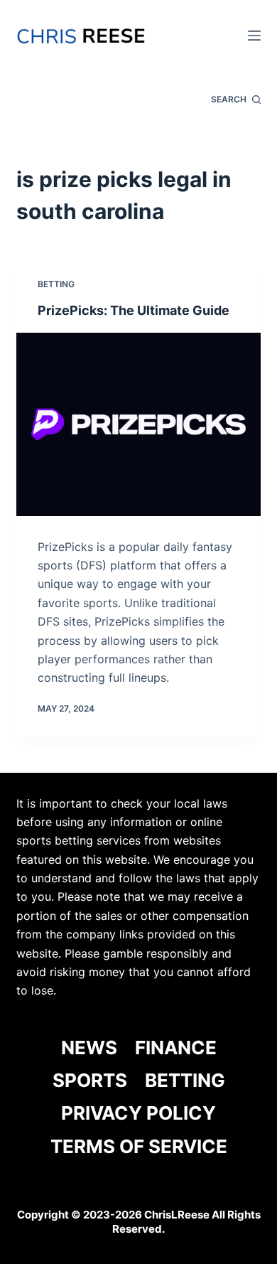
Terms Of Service (138, 1146)
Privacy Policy (138, 1113)
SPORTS (90, 1080)
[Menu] (254, 35)
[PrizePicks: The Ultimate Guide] (138, 424)
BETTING (185, 1080)
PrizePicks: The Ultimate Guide (133, 310)
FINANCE (176, 1048)
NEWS (89, 1048)
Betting (56, 284)
